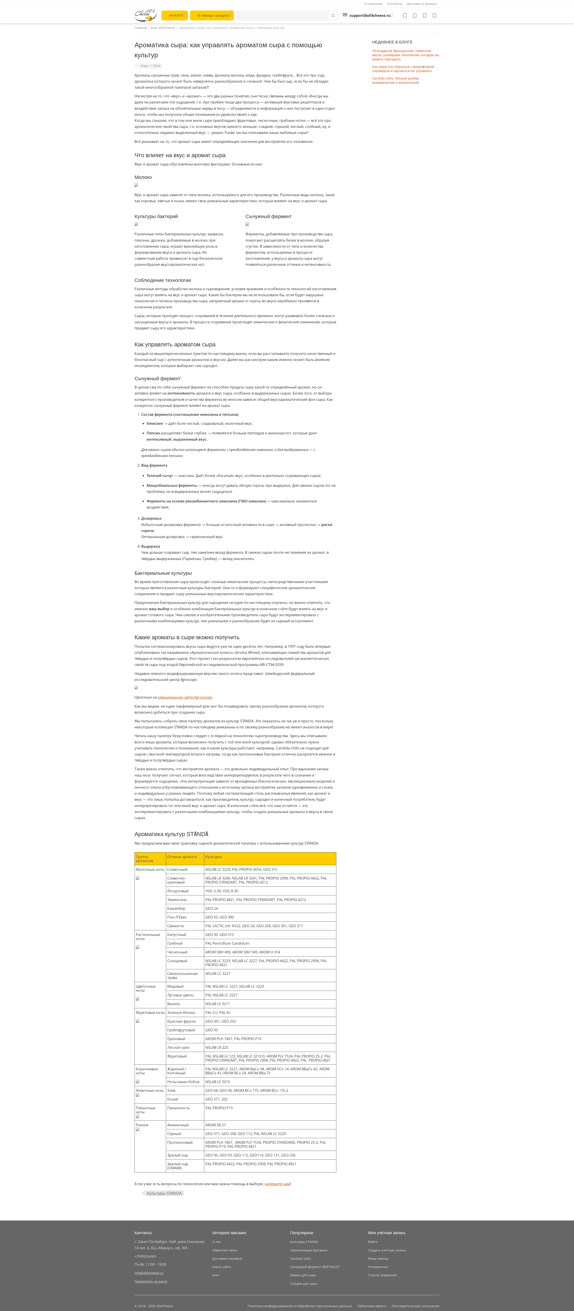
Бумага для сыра (303, 1275)
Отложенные (378, 1267)
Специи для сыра (303, 1283)
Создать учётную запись (387, 1250)
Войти (373, 1242)
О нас (216, 1242)
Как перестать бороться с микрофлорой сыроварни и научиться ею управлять (403, 68)
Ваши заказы (378, 1258)
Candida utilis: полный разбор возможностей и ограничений (395, 80)
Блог (215, 1275)
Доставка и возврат (422, 4)
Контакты (394, 4)
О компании (373, 4)
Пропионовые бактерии (308, 1250)
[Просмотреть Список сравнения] (405, 15)
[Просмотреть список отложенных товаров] (415, 15)
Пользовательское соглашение (415, 1306)
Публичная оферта (371, 1306)
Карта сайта (221, 1267)
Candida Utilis (300, 1258)
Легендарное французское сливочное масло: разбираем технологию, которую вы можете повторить (405, 55)
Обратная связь (224, 1250)
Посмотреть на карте (151, 1281)
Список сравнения (382, 1275)
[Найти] (333, 15)
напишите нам (277, 1183)
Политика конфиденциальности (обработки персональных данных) (300, 1306)
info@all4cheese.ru (149, 1273)
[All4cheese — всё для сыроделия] (146, 15)
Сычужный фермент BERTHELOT (315, 1267)
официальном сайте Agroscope (185, 697)
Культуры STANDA (164, 1193)
